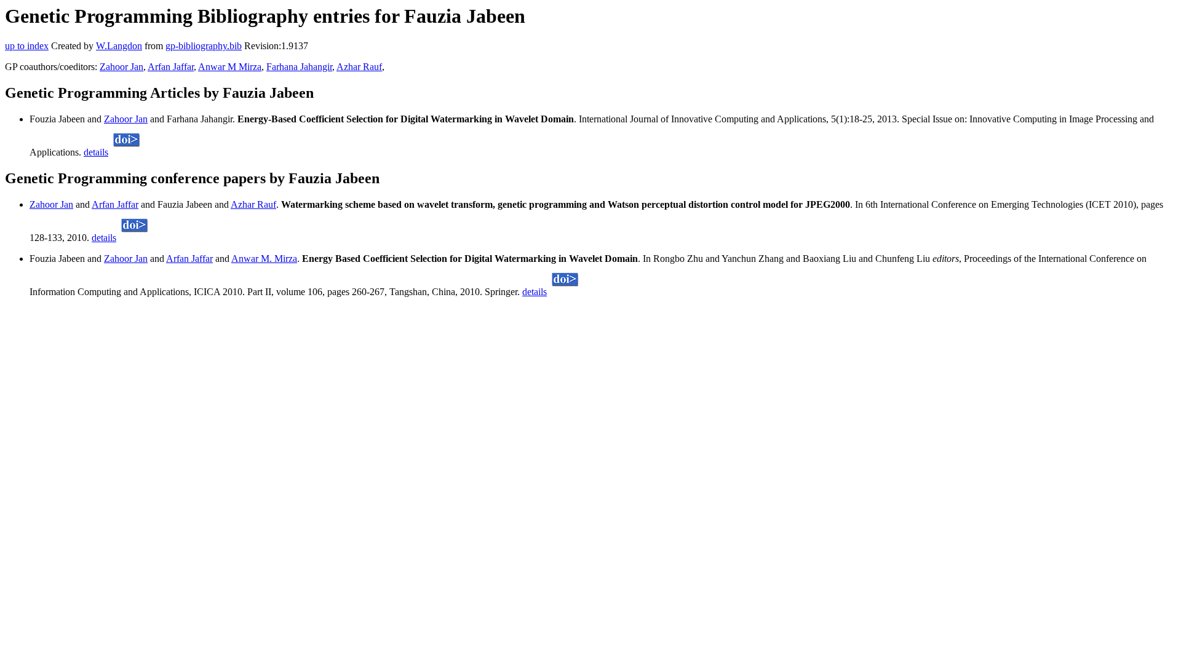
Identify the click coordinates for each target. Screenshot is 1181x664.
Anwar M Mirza (229, 66)
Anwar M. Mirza (264, 258)
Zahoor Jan (121, 66)
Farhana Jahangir (299, 66)
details (96, 152)
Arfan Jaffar (171, 66)
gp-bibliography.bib (203, 46)
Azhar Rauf (359, 66)
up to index (27, 46)
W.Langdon (119, 46)
